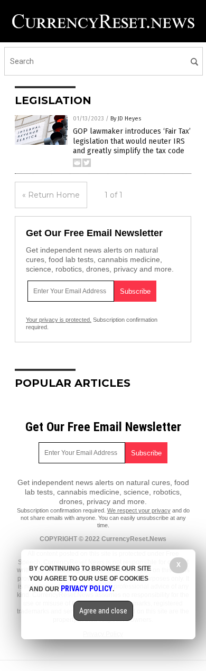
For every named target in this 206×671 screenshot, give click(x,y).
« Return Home (51, 195)
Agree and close (103, 611)
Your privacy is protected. (58, 319)
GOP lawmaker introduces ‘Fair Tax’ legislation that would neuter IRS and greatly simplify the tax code (132, 141)
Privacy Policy (87, 588)
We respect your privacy (139, 510)
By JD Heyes (125, 118)
